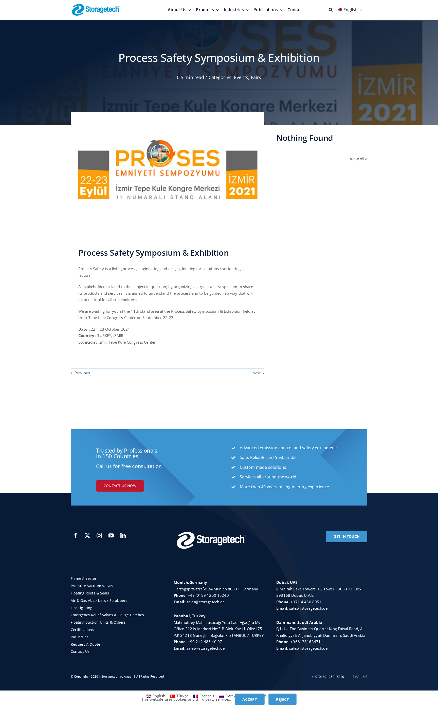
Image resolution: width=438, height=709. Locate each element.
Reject (282, 699)
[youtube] (111, 535)
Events (241, 77)
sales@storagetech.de (206, 601)
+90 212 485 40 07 (205, 641)
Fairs (256, 77)
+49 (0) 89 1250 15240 (208, 595)
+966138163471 (305, 641)
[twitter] (87, 535)
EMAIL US (360, 676)
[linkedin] (123, 535)
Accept (249, 699)
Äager (128, 676)
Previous (82, 372)
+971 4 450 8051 (305, 601)
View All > (358, 159)
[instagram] (99, 535)
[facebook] (75, 535)
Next (256, 372)
